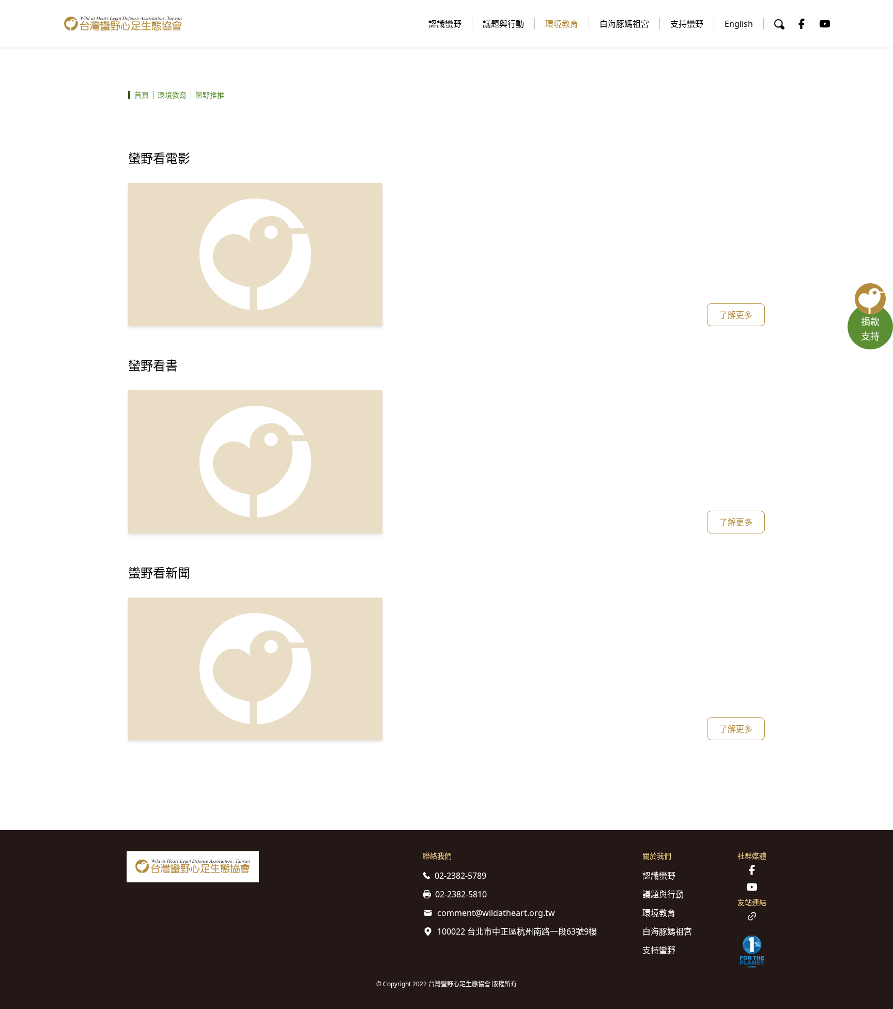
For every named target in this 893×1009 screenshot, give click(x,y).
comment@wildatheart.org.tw (496, 913)
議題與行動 (503, 23)
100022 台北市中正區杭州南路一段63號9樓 (517, 931)
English (739, 23)
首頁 (141, 95)
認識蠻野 (444, 23)
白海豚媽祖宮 (624, 23)
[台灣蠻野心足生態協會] (123, 23)
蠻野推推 (209, 95)
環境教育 (561, 23)
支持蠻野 (686, 23)
